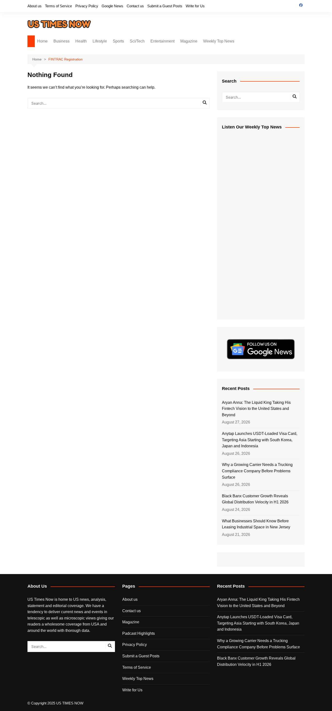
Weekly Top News (218, 41)
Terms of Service (58, 6)
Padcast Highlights (138, 633)
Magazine (188, 41)
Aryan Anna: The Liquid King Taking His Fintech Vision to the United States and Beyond (256, 408)
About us (34, 6)
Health (81, 41)
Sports (118, 41)
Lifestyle (100, 41)
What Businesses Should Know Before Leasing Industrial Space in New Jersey (256, 524)
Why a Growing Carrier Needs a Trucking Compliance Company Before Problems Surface (257, 471)
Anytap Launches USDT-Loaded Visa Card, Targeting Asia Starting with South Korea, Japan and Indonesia (259, 440)
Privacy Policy (86, 6)
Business (61, 41)
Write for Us (195, 6)
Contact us (135, 6)
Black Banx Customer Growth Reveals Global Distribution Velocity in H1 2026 (255, 499)
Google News (112, 6)
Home (42, 41)
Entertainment (162, 41)
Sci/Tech (137, 41)
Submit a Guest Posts (164, 6)
